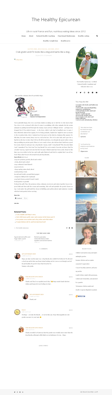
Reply (71, 254)
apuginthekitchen (29, 254)
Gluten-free (32, 49)
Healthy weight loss (50, 41)
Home (24, 36)
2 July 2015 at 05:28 (26, 311)
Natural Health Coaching (45, 36)
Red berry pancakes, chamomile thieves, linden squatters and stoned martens (43, 238)
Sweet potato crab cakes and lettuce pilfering (85, 117)
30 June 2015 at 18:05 (34, 296)
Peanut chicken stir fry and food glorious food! (31, 222)
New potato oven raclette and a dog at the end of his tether (34, 219)
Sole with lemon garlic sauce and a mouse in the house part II (35, 217)
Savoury (51, 49)
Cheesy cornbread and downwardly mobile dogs (84, 114)
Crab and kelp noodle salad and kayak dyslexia (86, 111)
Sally (24, 310)
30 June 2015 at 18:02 (30, 278)
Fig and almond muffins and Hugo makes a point (22, 238)
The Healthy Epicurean (56, 19)
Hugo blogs (42, 49)
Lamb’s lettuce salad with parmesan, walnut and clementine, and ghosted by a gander (87, 278)
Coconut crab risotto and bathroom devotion (87, 105)
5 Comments (47, 55)
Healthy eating (83, 36)
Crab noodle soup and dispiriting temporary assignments (86, 108)
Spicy (57, 49)
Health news (65, 41)
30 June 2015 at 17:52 (26, 255)
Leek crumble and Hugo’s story (26, 214)
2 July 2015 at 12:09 (29, 329)
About (31, 36)
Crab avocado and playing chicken (86, 120)
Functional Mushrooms (66, 36)
